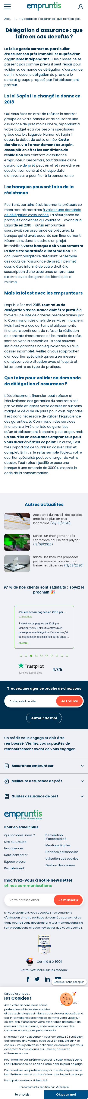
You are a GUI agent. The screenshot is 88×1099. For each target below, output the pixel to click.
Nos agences (13, 848)
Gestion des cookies (60, 865)
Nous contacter (16, 855)
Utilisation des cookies (61, 858)
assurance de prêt (19, 165)
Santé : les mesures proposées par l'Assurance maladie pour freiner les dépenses (56, 561)
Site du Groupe (15, 842)
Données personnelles (61, 852)
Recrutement (14, 868)
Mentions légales (57, 845)
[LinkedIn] (47, 980)
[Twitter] (37, 980)
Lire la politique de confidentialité (25, 1080)
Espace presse (15, 861)
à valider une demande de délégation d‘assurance (42, 212)
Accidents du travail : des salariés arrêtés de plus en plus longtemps (57, 519)
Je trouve (69, 701)
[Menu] (7, 6)
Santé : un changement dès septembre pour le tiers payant (56, 538)
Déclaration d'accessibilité (55, 837)
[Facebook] (28, 980)
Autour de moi (44, 718)
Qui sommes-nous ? (19, 835)
